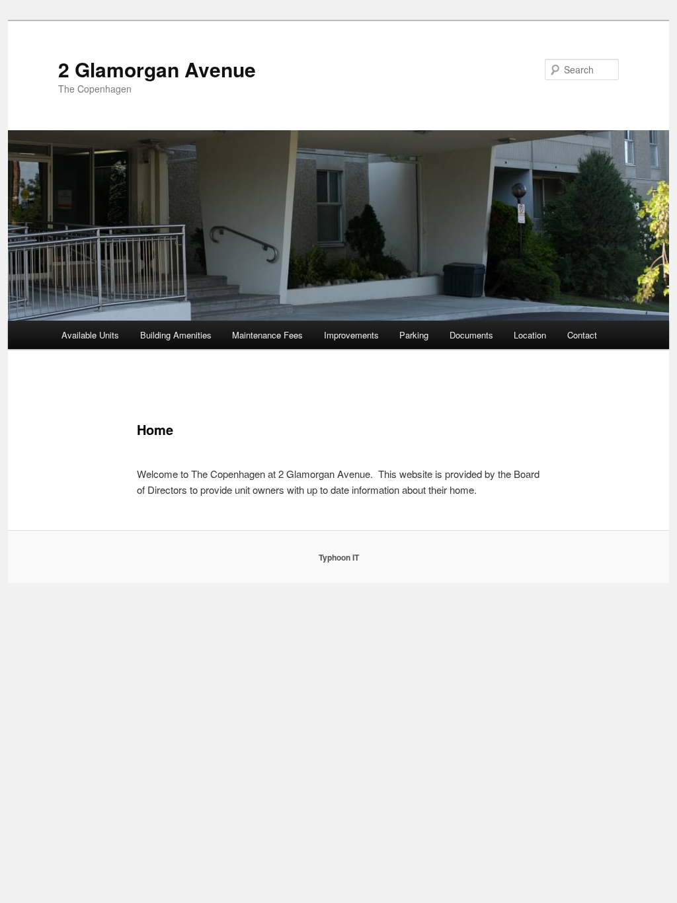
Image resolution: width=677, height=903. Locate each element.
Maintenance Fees (267, 335)
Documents (471, 335)
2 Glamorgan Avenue (157, 69)
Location (530, 335)
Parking (413, 335)
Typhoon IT (339, 557)
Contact (582, 335)
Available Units (90, 335)
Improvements (351, 335)
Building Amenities (176, 335)
